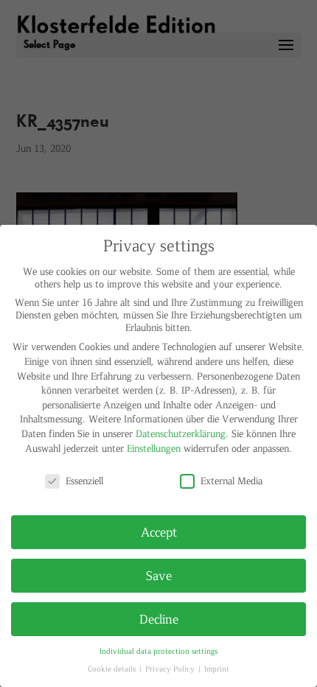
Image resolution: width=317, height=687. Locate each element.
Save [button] (159, 575)
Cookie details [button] (113, 668)
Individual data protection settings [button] (158, 650)
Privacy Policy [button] (171, 668)
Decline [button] (158, 618)
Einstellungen (154, 448)
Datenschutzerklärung (181, 433)
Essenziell (84, 480)
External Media (231, 480)
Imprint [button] (216, 668)
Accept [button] (159, 531)
